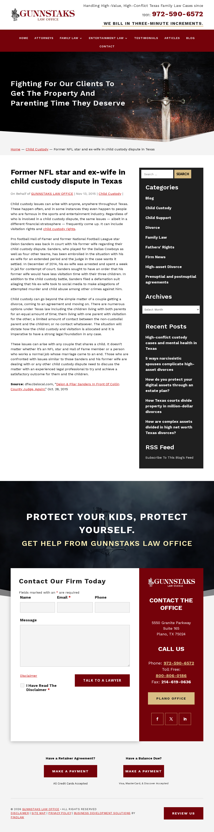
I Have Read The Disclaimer (41, 687)
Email (64, 597)
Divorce (152, 227)
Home (23, 38)
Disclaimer (28, 676)
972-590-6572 (177, 14)
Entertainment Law (106, 38)
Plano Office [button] (171, 698)
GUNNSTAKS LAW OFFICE (52, 194)
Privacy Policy (59, 813)
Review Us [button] (183, 813)
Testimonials (146, 38)
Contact (107, 46)
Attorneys (44, 38)
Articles (172, 38)
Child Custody (110, 194)
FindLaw (17, 817)
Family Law (69, 38)
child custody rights (59, 229)
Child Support (158, 217)
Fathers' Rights (159, 247)
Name (25, 597)
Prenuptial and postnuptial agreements (170, 279)
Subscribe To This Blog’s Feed (169, 457)
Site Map (39, 813)
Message (28, 620)
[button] (210, 802)
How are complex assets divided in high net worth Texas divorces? (168, 427)
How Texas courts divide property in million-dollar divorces (169, 406)
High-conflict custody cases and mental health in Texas (171, 343)
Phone (101, 597)
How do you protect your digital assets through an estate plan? (169, 385)
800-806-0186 (171, 675)
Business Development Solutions (102, 813)
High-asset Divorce (163, 266)
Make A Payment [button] (70, 771)
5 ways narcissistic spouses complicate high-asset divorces (169, 364)
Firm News (155, 257)
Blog (190, 38)
